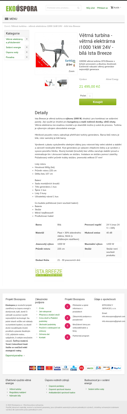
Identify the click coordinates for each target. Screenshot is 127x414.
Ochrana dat (44, 334)
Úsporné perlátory (56, 386)
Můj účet (90, 8)
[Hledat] (78, 8)
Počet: (83, 95)
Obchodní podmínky (47, 324)
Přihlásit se (102, 8)
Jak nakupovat (45, 311)
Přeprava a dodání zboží (49, 315)
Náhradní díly (15, 396)
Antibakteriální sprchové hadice (62, 393)
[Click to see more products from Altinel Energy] (49, 272)
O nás (41, 308)
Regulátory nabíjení (17, 392)
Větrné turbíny (15, 389)
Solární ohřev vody (96, 389)
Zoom (71, 71)
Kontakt (42, 337)
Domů (7, 26)
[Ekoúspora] (21, 8)
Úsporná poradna (14, 355)
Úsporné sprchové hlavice (60, 389)
